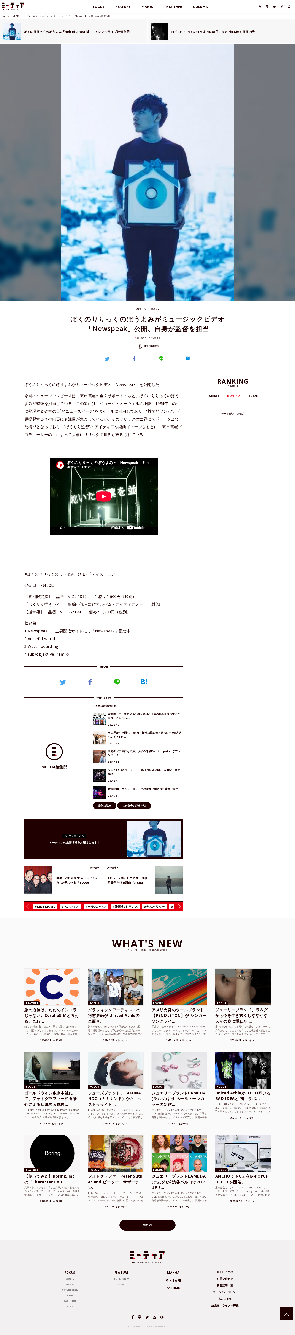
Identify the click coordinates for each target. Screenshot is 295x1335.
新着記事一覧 (225, 1285)
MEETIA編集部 (151, 346)
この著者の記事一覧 (134, 806)
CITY (70, 1306)
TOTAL (253, 396)
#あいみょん (70, 906)
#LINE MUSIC (45, 906)
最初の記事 (104, 806)
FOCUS (99, 6)
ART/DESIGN (70, 1289)
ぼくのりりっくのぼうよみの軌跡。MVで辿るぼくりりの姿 (213, 32)
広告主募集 (225, 1299)
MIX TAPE (174, 6)
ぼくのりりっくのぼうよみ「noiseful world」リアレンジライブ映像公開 (77, 32)
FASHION (70, 1300)
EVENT (121, 1284)
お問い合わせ (225, 1279)
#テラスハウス (96, 906)
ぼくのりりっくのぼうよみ (148, 337)
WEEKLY (214, 396)
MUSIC (15, 16)
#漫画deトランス (125, 906)
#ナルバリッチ (154, 906)
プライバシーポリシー (225, 1292)
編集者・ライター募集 (225, 1305)
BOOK (70, 1295)
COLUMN (201, 6)
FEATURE (123, 6)
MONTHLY (234, 396)
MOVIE (70, 1284)
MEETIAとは (225, 1272)
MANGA (148, 6)
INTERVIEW (121, 1278)
